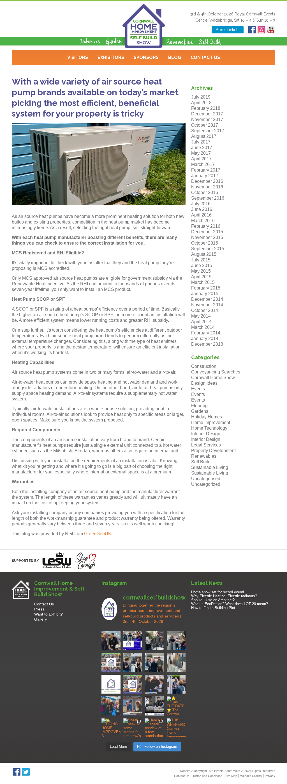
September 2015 (207, 248)
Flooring (199, 405)
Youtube (270, 29)
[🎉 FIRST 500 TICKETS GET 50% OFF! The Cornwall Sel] (111, 640)
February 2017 (205, 170)
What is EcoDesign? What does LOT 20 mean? (229, 604)
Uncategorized (205, 484)
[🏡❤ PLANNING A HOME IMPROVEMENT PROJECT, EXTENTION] (111, 705)
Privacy (270, 776)
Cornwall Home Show (213, 377)
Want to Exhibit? (48, 614)
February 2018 (205, 108)
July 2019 (200, 97)
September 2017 (207, 130)
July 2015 (200, 259)
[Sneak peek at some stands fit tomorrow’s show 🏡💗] (132, 727)
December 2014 (207, 299)
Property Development (213, 450)
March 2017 (203, 164)
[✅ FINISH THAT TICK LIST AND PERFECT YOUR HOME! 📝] (176, 640)
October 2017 (204, 125)
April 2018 (201, 102)
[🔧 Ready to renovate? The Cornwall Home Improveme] (176, 662)
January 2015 (204, 293)
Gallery (40, 619)
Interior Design (205, 433)
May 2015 (201, 271)
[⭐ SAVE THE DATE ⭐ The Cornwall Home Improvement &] (176, 705)
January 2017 (204, 175)
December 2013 (207, 344)
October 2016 (204, 192)
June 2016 (201, 209)
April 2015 (201, 276)
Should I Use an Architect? (213, 600)
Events (198, 388)
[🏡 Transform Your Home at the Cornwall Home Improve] (154, 662)
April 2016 (201, 215)
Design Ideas (204, 383)
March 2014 (203, 327)
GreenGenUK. (98, 533)
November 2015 (207, 237)
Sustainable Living (209, 467)
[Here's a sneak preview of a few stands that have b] (154, 727)
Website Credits (251, 776)
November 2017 (207, 119)
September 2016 (207, 198)
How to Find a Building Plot (213, 608)
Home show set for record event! (217, 592)
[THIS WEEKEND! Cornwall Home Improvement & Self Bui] (176, 727)
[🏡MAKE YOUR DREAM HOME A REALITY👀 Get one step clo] (176, 684)
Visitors (77, 57)
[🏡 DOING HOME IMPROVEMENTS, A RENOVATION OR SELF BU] (111, 727)
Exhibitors (111, 57)
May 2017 (201, 153)
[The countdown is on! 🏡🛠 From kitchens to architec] (111, 662)
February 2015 (205, 288)
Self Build (200, 461)
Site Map (231, 776)
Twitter (25, 772)
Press (39, 609)
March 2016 (203, 220)
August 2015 (203, 254)
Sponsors (146, 57)
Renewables (203, 456)
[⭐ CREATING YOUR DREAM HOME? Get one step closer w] (132, 705)
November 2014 (207, 304)
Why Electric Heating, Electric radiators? (224, 596)
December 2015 (207, 231)
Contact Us (205, 57)
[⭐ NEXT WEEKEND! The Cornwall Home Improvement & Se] (132, 684)
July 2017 (200, 142)
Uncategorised (205, 478)
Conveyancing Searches (215, 372)
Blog (174, 57)
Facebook (252, 29)
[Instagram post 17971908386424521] (111, 684)
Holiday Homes (206, 416)
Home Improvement (210, 422)
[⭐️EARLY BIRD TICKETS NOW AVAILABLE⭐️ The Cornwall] (154, 705)
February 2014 (205, 333)
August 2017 (203, 136)
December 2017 (207, 113)
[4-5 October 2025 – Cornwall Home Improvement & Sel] (132, 640)
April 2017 (201, 158)
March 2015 (203, 282)
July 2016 (200, 203)
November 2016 (207, 186)
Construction (203, 366)
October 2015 (204, 243)
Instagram (261, 29)
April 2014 (201, 321)
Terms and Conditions (207, 776)
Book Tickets (227, 30)
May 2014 (201, 316)
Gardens (199, 411)
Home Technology (209, 428)
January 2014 (204, 338)
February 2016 (205, 226)
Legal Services (206, 445)
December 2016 (207, 181)
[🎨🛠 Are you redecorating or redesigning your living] (154, 640)
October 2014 (204, 310)
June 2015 (201, 265)
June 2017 (201, 147)
